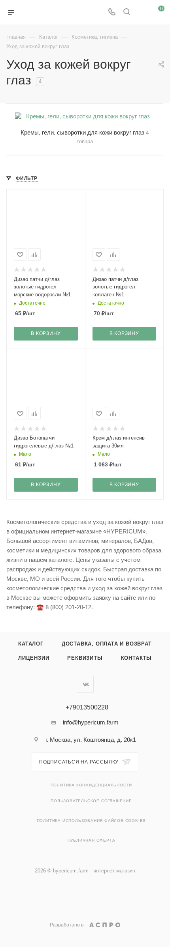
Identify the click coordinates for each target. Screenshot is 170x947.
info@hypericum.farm (91, 722)
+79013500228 (87, 707)
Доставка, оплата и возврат (107, 644)
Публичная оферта (91, 840)
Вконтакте (85, 684)
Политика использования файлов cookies (91, 820)
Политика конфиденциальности (91, 785)
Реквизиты (84, 658)
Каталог (30, 644)
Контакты (136, 658)
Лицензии (33, 658)
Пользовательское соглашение (91, 801)
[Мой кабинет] (141, 12)
